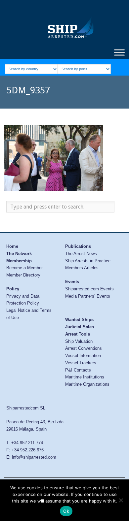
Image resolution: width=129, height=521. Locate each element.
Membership (19, 260)
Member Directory (23, 275)
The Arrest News (81, 253)
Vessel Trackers (80, 362)
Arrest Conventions (83, 348)
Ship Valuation (79, 341)
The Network (19, 253)
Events (72, 281)
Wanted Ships (79, 319)
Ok (66, 511)
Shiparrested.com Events (89, 288)
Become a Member (24, 267)
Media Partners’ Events (87, 296)
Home (12, 246)
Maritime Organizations (87, 384)
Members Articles (82, 267)
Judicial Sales (79, 326)
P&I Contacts (78, 370)
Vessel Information (83, 355)
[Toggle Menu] (119, 52)
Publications (78, 246)
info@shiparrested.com (34, 457)
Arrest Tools (77, 334)
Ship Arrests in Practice (87, 260)
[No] (120, 500)
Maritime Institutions (84, 376)
